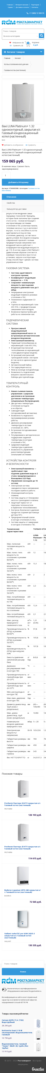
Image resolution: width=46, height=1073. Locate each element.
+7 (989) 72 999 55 (36, 13)
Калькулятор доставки (16, 209)
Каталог (18, 58)
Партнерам (35, 5)
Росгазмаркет (24, 1060)
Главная (10, 5)
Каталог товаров (16, 52)
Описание (11, 197)
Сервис (10, 7)
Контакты (35, 7)
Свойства (11, 203)
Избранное (18, 43)
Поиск (23, 971)
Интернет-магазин (22, 5)
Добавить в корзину (18, 182)
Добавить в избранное (13, 145)
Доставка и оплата (22, 7)
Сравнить (18, 45)
